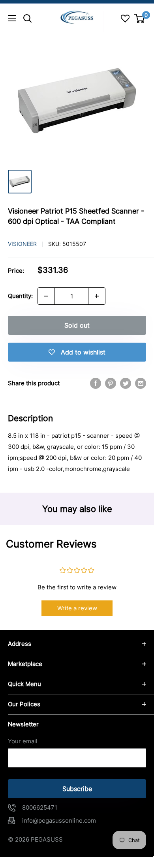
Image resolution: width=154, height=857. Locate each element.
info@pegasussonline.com (59, 820)
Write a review (77, 608)
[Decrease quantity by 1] (46, 296)
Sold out (77, 325)
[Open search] (27, 18)
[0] (140, 18)
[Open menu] (12, 18)
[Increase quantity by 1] (96, 296)
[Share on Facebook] (95, 383)
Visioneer (22, 243)
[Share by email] (140, 383)
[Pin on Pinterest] (110, 383)
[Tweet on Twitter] (125, 383)
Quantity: (20, 296)
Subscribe (77, 789)
